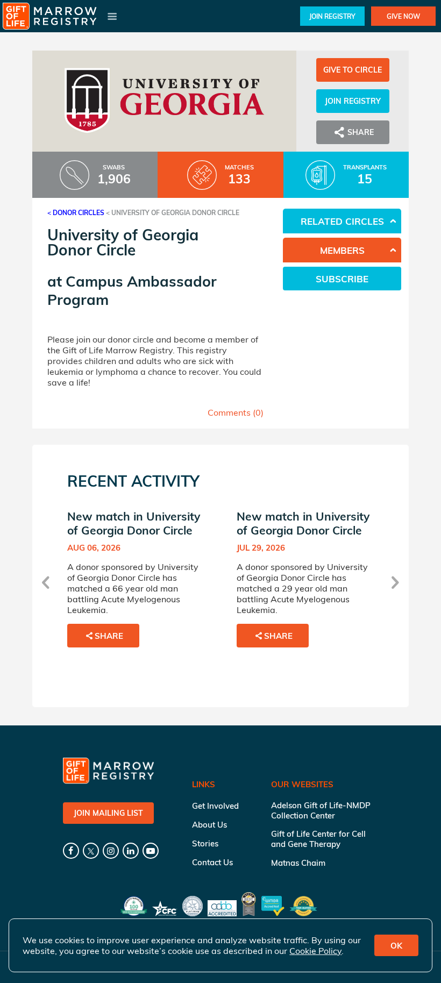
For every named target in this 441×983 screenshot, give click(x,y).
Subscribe (342, 278)
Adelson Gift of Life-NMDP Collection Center (321, 810)
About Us (209, 825)
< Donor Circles (75, 213)
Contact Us (212, 862)
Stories (205, 843)
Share (109, 636)
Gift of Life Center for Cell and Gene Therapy (318, 839)
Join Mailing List (108, 813)
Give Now (403, 16)
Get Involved (215, 806)
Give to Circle (352, 70)
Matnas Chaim (298, 863)
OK (396, 946)
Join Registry (332, 16)
